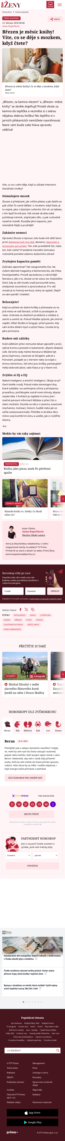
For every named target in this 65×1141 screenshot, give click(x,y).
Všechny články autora (33, 535)
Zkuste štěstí (31, 814)
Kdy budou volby (51, 1026)
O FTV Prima (13, 1063)
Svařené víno (21, 1033)
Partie (32, 1026)
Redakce (36, 1094)
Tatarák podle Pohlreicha (39, 1033)
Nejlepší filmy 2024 (31, 1023)
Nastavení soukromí (42, 1102)
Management (38, 1063)
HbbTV (10, 1077)
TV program (11, 1026)
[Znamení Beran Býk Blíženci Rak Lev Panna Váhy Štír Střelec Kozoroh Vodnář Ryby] (35, 591)
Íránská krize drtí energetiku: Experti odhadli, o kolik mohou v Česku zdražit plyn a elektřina (32, 957)
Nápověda (37, 1089)
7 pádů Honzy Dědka (48, 1030)
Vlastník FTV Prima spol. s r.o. (16, 1096)
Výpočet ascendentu (43, 1037)
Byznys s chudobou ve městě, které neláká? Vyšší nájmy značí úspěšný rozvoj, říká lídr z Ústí (30, 987)
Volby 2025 (10, 1033)
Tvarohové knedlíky (16, 1040)
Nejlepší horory (48, 1023)
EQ (25, 375)
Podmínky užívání (15, 1082)
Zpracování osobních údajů (42, 1083)
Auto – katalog (31, 1030)
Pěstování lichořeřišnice (23, 1037)
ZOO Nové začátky (16, 1030)
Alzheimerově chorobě (21, 242)
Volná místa (12, 1068)
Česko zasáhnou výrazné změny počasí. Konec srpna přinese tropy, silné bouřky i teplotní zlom (29, 972)
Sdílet (54, 20)
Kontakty (36, 1077)
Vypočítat (32, 865)
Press (34, 1068)
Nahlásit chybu (14, 1102)
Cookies (10, 1089)
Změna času (23, 1026)
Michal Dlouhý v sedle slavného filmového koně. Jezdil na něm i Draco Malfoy (24, 688)
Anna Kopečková (11, 26)
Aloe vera (55, 1033)
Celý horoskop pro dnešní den (25, 777)
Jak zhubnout (16, 1023)
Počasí (40, 1026)
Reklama (11, 1072)
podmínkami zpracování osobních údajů (46, 599)
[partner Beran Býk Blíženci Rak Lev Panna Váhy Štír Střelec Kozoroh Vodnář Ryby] (45, 855)
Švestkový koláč (50, 1040)
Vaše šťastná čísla (46, 795)
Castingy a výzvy (40, 1072)
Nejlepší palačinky (34, 1040)
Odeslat (55, 591)
